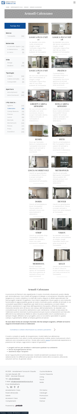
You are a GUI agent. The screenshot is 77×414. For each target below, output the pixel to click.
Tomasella (11, 36)
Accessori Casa (12, 398)
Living (42, 377)
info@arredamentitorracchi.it (22, 381)
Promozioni (44, 396)
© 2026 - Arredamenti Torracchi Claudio (21, 371)
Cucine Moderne (46, 371)
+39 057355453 (14, 379)
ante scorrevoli (13, 95)
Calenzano (11, 108)
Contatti (43, 398)
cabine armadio (13, 79)
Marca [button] (8, 33)
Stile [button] (8, 60)
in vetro (10, 52)
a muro (9, 76)
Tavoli (42, 380)
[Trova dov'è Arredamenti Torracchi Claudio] (14, 387)
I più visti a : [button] (11, 102)
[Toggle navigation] (74, 3)
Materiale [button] (10, 43)
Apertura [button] (10, 89)
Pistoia (9, 126)
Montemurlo (11, 123)
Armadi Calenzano (36, 7)
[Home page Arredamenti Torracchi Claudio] (37, 2)
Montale (10, 120)
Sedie (42, 382)
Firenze (10, 114)
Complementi (11, 401)
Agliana (10, 106)
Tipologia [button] (10, 73)
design (9, 63)
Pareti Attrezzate (12, 393)
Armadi (26, 7)
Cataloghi (43, 393)
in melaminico (12, 49)
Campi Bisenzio (13, 111)
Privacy (3, 413)
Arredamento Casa (17, 7)
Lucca (9, 117)
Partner (42, 401)
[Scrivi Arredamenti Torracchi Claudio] (11, 387)
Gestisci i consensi (21, 413)
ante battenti (12, 92)
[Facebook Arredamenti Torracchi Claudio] (17, 387)
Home (7, 7)
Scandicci (11, 132)
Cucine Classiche (46, 374)
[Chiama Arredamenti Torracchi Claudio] (7, 387)
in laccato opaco (14, 46)
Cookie (10, 413)
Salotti (8, 396)
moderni (10, 66)
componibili (11, 82)
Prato (9, 129)
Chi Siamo (43, 390)
